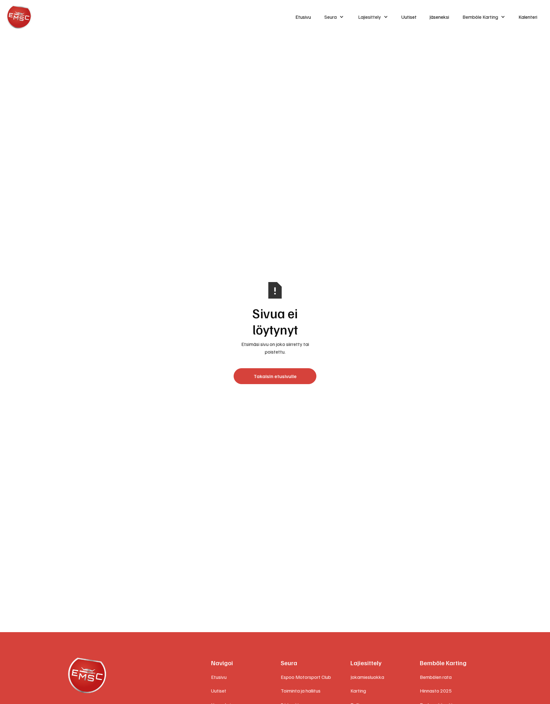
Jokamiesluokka (367, 677)
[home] (145, 17)
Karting (358, 690)
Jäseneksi (439, 17)
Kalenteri (527, 17)
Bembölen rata (436, 677)
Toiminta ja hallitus (301, 690)
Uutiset (409, 17)
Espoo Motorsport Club (306, 677)
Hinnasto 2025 (436, 690)
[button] (334, 17)
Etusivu (303, 17)
